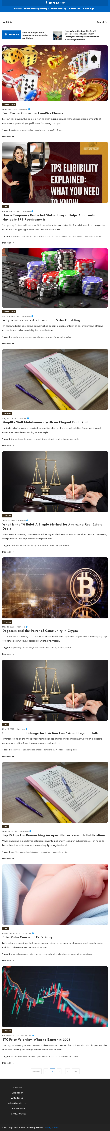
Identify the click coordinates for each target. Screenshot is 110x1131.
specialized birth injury (81, 954)
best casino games (20, 130)
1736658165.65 (17, 1108)
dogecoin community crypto (42, 647)
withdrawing (59, 8)
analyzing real (34, 545)
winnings (89, 8)
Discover (6, 136)
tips (66, 852)
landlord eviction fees (54, 749)
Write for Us (17, 1097)
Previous (36, 1071)
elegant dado (40, 439)
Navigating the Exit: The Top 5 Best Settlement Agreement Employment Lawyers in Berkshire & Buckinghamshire (73, 35)
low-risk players (37, 130)
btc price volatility (19, 1056)
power (61, 647)
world (19, 8)
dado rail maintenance (21, 439)
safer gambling (34, 337)
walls (76, 439)
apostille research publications (25, 852)
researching (57, 852)
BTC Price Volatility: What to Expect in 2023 (36, 1040)
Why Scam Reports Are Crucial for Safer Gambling (41, 320)
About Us (17, 1087)
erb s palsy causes (19, 954)
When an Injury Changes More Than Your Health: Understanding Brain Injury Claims (21, 35)
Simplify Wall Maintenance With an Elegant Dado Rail (45, 422)
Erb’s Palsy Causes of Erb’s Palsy (27, 937)
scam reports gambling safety (57, 337)
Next (76, 1071)
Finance (7, 515)
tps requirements (93, 236)
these (60, 130)
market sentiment (69, 1056)
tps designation (76, 236)
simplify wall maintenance (60, 439)
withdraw (75, 8)
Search (101, 22)
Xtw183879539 (18, 1113)
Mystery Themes (51, 1127)
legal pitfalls (71, 749)
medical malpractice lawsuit (56, 954)
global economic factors (48, 1056)
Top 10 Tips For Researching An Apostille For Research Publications (53, 835)
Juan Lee (23, 109)
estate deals (48, 545)
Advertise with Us (17, 1103)
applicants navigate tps (22, 236)
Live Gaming (9, 104)
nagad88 (51, 130)
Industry (7, 413)
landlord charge (35, 749)
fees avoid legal (18, 749)
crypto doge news (19, 647)
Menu (9, 21)
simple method (63, 545)
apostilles (45, 852)
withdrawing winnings (37, 8)
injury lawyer (35, 954)
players (22, 337)
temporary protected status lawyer (50, 236)
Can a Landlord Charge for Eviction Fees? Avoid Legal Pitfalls (50, 733)
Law (5, 206)
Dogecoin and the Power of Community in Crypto (40, 631)
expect (32, 1056)
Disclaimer (17, 1092)
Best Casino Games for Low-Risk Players (32, 113)
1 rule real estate (18, 545)
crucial (14, 337)
